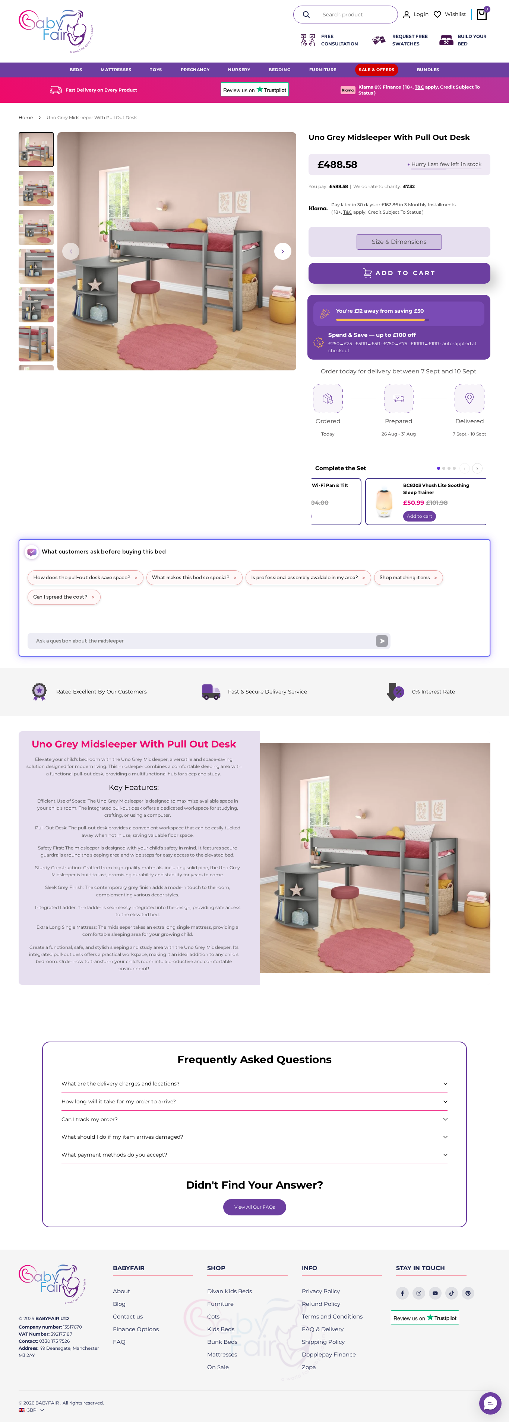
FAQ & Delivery (323, 1329)
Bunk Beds (222, 1341)
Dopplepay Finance (329, 1354)
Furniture (220, 1303)
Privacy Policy (321, 1291)
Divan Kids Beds (229, 1291)
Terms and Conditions (332, 1316)
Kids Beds (220, 1329)
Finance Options (136, 1329)
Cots (213, 1316)
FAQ (119, 1341)
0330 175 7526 (54, 1341)
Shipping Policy (323, 1341)
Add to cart (419, 516)
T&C (419, 87)
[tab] (438, 468)
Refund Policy (321, 1303)
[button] (490, 1403)
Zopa (309, 1367)
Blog (119, 1303)
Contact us (128, 1316)
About (121, 1291)
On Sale (218, 1367)
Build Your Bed (472, 40)
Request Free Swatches (410, 40)
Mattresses (222, 1354)
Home (26, 117)
